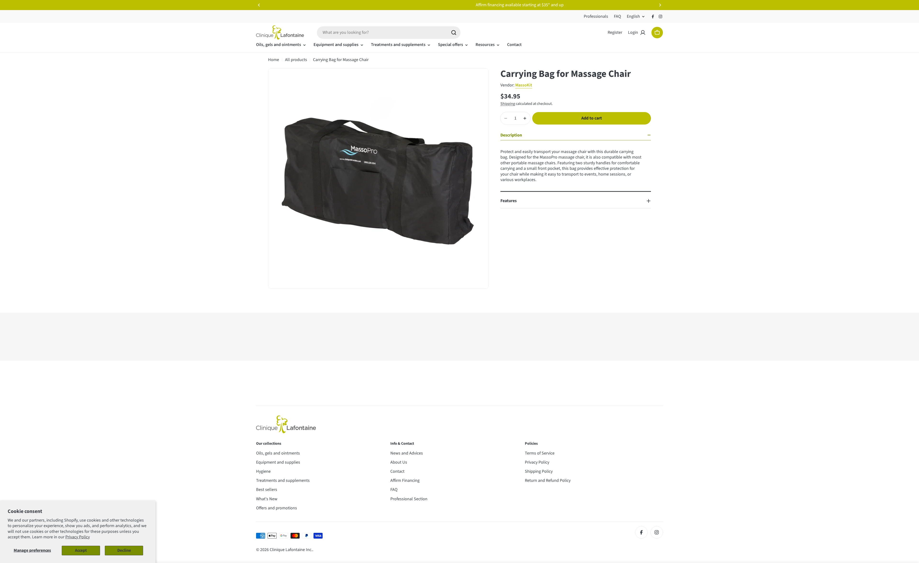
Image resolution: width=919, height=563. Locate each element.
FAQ (617, 16)
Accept (81, 550)
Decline (124, 550)
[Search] (454, 32)
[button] (259, 5)
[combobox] (388, 32)
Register (615, 32)
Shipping (507, 103)
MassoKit (523, 85)
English (633, 16)
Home (273, 60)
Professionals (596, 16)
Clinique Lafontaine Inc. (291, 550)
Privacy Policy (77, 537)
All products (296, 60)
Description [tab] (511, 135)
